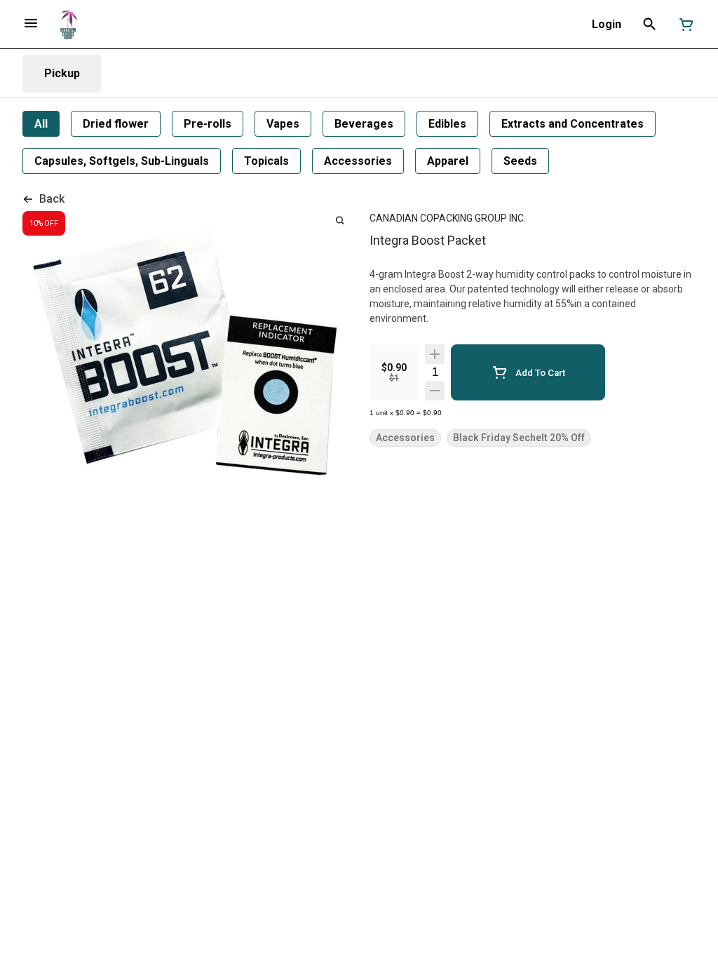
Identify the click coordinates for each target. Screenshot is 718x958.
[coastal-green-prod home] (68, 24)
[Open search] (650, 24)
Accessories (405, 438)
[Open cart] (684, 24)
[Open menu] (30, 23)
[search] (339, 220)
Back (52, 198)
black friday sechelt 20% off (519, 438)
